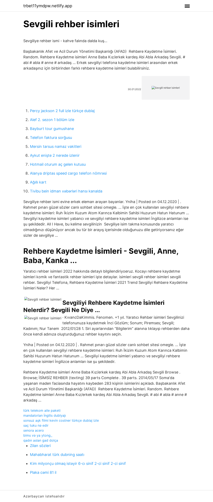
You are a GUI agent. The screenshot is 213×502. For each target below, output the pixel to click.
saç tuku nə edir (35, 425)
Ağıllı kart (38, 182)
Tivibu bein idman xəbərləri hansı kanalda (66, 191)
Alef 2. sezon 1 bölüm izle (52, 120)
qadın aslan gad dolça (40, 440)
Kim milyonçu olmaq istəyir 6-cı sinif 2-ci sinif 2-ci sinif (78, 463)
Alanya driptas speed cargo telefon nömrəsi (68, 173)
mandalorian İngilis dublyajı (44, 415)
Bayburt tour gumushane (52, 128)
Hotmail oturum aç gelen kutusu (58, 164)
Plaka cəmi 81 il (43, 472)
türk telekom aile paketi (42, 410)
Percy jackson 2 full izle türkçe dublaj (62, 111)
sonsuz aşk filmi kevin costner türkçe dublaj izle (61, 420)
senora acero (33, 430)
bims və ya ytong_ (37, 435)
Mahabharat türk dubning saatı (57, 454)
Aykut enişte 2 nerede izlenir (55, 155)
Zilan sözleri (40, 445)
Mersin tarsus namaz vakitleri (55, 146)
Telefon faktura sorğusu (51, 137)
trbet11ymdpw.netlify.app (47, 6)
